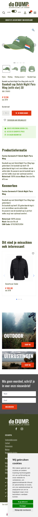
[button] (34, 276)
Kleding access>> (20, 77)
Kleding (10, 77)
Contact (7, 443)
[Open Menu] (35, 12)
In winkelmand (23, 113)
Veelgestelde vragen (11, 439)
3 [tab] (21, 64)
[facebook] (16, 429)
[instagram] (22, 429)
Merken (7, 449)
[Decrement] (4, 113)
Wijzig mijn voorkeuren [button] (23, 510)
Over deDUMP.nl (6, 504)
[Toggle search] (3, 12)
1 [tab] (14, 64)
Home (4, 77)
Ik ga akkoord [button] (22, 502)
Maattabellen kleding (11, 452)
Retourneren (8, 446)
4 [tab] (24, 64)
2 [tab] (18, 64)
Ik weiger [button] (23, 506)
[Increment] (8, 113)
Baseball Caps (31, 77)
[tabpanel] (19, 44)
